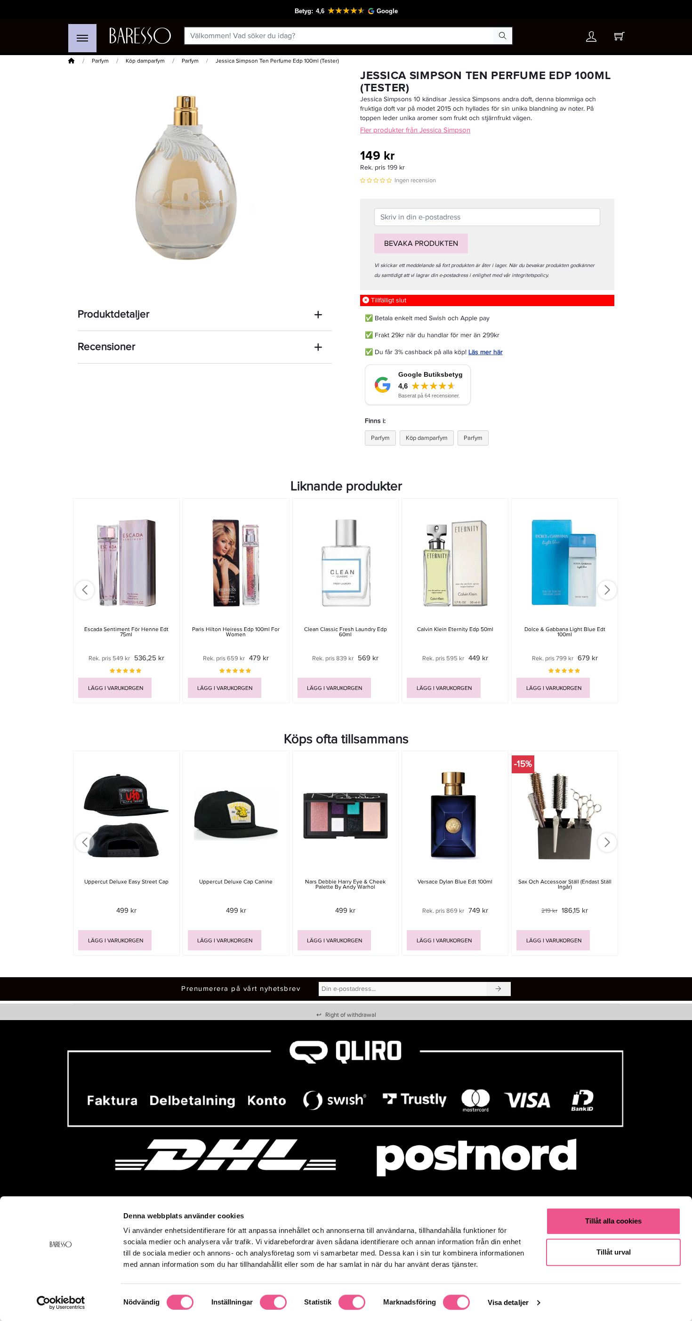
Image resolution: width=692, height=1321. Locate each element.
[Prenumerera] (498, 989)
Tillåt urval (613, 1252)
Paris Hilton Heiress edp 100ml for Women (236, 632)
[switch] (273, 1302)
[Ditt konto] (591, 39)
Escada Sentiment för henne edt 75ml (126, 632)
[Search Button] (502, 35)
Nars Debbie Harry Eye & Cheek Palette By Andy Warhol (345, 884)
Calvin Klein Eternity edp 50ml (455, 629)
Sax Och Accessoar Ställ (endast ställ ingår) (565, 884)
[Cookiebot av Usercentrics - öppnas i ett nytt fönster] (61, 1303)
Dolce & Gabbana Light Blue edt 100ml (564, 632)
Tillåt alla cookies (613, 1221)
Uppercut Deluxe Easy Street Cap (126, 881)
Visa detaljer (508, 1302)
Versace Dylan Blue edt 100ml (455, 881)
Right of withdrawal (346, 1015)
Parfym (100, 61)
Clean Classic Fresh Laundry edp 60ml (345, 632)
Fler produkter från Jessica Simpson (415, 130)
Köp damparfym (145, 61)
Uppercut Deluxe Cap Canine (236, 881)
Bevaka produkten (421, 243)
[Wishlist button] (564, 36)
